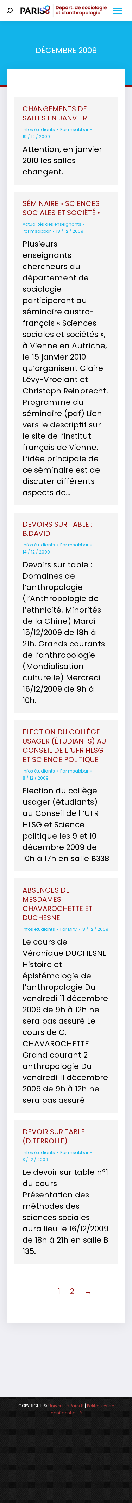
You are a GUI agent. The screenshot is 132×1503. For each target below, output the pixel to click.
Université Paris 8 (66, 1406)
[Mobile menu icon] (117, 11)
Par (74, 129)
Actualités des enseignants (52, 224)
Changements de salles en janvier (55, 113)
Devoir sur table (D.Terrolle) (54, 1136)
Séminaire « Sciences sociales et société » (62, 208)
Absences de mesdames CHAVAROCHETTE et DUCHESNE (58, 904)
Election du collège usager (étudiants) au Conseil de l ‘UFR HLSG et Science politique (64, 745)
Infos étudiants (39, 129)
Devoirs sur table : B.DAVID (57, 528)
